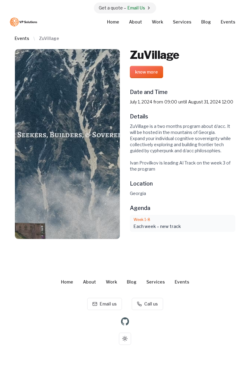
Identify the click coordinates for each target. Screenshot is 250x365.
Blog (206, 21)
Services (182, 21)
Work (157, 21)
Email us (108, 303)
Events (228, 21)
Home (113, 21)
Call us (151, 303)
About (135, 21)
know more (146, 71)
